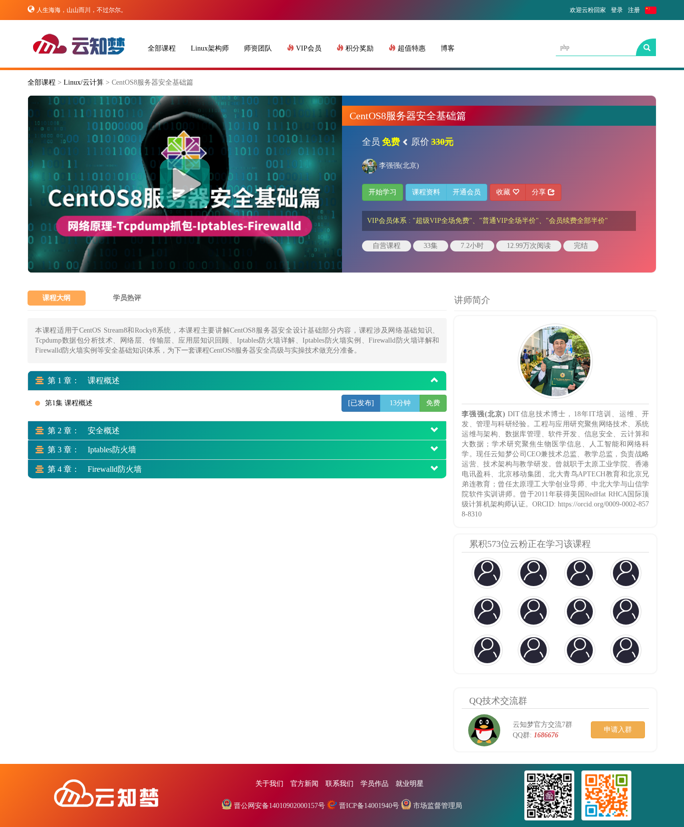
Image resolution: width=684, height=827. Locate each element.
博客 (448, 48)
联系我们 (339, 783)
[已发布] (361, 403)
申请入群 (618, 729)
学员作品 (375, 783)
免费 (433, 403)
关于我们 (269, 783)
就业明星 (410, 783)
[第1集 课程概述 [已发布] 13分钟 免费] (190, 413)
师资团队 (258, 48)
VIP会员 (307, 48)
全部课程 (162, 48)
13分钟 (400, 403)
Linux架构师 (210, 48)
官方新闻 (304, 783)
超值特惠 (411, 48)
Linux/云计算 (84, 82)
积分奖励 (359, 48)
